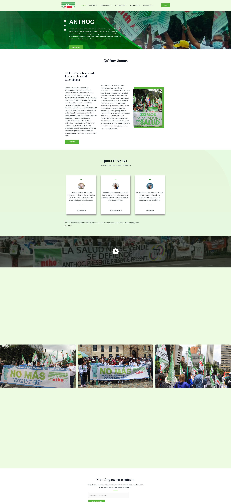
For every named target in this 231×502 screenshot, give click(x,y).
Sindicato (92, 5)
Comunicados (105, 5)
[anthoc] (68, 5)
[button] (165, 5)
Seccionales (134, 5)
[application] (96, 5)
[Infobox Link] (115, 251)
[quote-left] (81, 178)
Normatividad (120, 5)
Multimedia (147, 5)
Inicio (83, 5)
